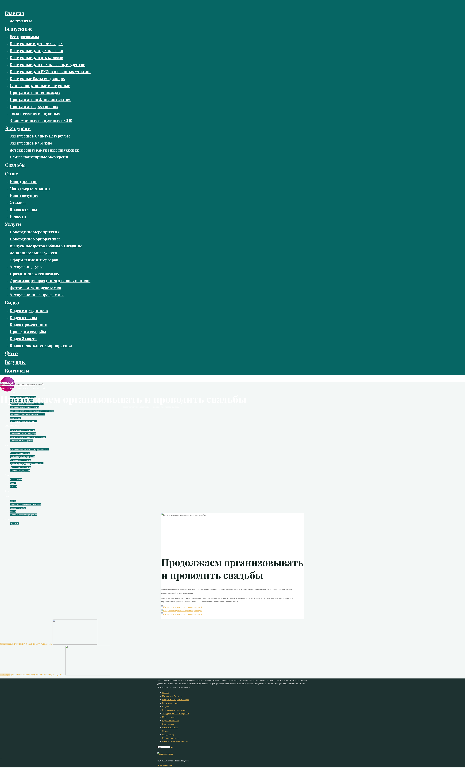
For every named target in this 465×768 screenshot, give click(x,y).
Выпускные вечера (170, 703)
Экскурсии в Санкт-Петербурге (175, 713)
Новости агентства (130, 407)
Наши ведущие (168, 717)
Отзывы (165, 731)
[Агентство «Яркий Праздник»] (7, 391)
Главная (165, 692)
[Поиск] (172, 747)
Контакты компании (170, 738)
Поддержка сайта (164, 765)
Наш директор (168, 734)
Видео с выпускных (170, 720)
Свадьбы (166, 706)
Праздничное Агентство (172, 696)
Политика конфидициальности (175, 741)
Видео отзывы (168, 724)
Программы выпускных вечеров (175, 699)
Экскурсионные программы (174, 710)
